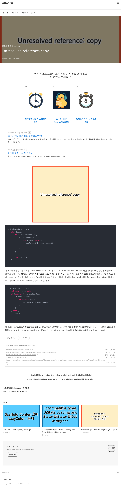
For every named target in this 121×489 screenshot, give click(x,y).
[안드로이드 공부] (11, 345)
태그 (8, 13)
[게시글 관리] (16, 338)
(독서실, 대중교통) (61, 122)
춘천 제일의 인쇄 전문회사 (20, 153)
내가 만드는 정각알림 (9, 476)
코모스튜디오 (7, 3)
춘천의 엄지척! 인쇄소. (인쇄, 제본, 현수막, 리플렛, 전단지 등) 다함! (36, 156)
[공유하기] (13, 338)
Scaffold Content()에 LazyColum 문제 (18, 349)
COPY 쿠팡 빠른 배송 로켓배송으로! (24, 136)
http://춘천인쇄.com (15, 150)
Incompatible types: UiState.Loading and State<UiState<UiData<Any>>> (30, 352)
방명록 (33, 13)
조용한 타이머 (62, 119)
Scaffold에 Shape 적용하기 (15, 357)
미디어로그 (15, 13)
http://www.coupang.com (17, 133)
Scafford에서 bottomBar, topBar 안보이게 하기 (21, 355)
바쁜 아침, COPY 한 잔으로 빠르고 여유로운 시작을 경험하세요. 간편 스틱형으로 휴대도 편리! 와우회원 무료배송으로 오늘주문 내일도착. (59, 140)
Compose (21, 345)
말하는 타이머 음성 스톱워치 (86, 120)
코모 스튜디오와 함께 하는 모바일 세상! (20, 449)
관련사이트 (5, 472)
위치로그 (25, 13)
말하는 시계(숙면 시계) (9, 480)
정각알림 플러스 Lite (9, 484)
